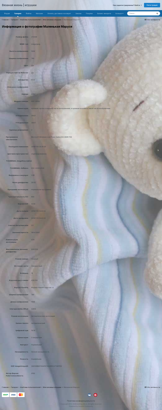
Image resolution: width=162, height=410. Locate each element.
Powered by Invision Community (81, 406)
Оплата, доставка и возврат (59, 13)
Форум (7, 13)
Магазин (39, 13)
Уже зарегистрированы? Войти (127, 5)
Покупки (89, 13)
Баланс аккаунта (104, 13)
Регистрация (152, 5)
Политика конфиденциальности (81, 401)
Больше (119, 13)
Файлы (28, 13)
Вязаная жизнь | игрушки (19, 5)
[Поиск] (157, 13)
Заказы (78, 13)
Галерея (17, 13)
